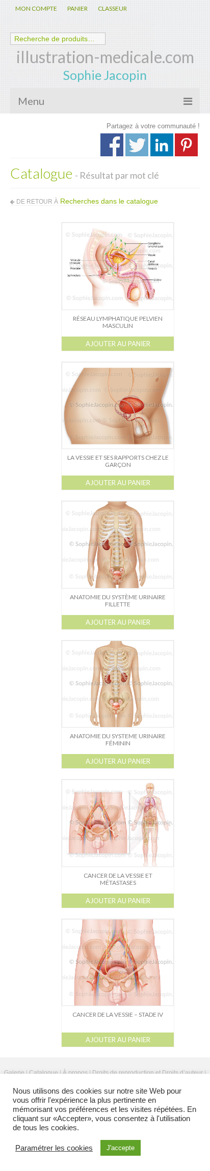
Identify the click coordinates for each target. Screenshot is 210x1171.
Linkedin (161, 144)
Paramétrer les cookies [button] (54, 1148)
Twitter (136, 144)
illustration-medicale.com (105, 57)
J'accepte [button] (121, 1148)
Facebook (111, 144)
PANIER (77, 8)
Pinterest (186, 144)
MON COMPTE (36, 8)
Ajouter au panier (118, 344)
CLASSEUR (112, 8)
